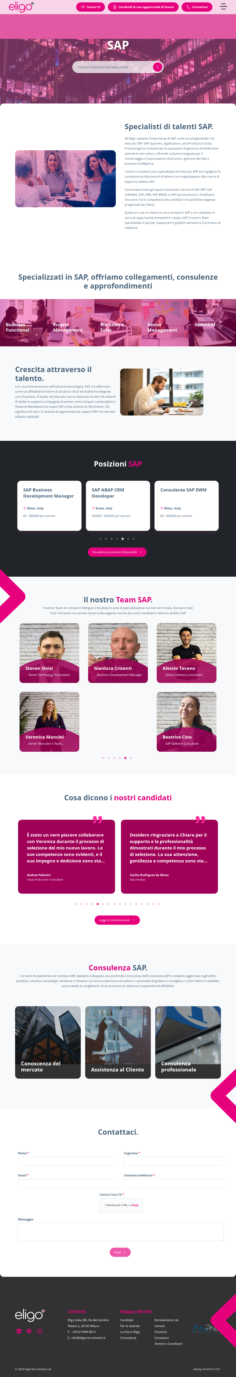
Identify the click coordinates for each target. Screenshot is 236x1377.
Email (22, 1175)
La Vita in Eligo (130, 1332)
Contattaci (162, 1338)
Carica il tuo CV (111, 1195)
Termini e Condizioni (169, 1344)
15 (154, 905)
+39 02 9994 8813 (84, 1332)
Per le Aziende (130, 1326)
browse (121, 1205)
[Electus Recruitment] (30, 1315)
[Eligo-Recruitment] (23, 12)
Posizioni (161, 1332)
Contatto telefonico (139, 1176)
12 (137, 905)
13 (143, 905)
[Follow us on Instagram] (39, 1331)
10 (126, 905)
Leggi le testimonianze (114, 920)
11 (132, 905)
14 (148, 905)
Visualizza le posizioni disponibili (114, 552)
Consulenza (128, 1338)
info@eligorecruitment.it (88, 1338)
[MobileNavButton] (223, 12)
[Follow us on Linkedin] (18, 1331)
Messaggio (25, 1219)
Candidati (126, 1320)
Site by (197, 1369)
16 (159, 905)
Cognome (131, 1153)
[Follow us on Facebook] (29, 1331)
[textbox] (68, 1161)
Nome (23, 1153)
